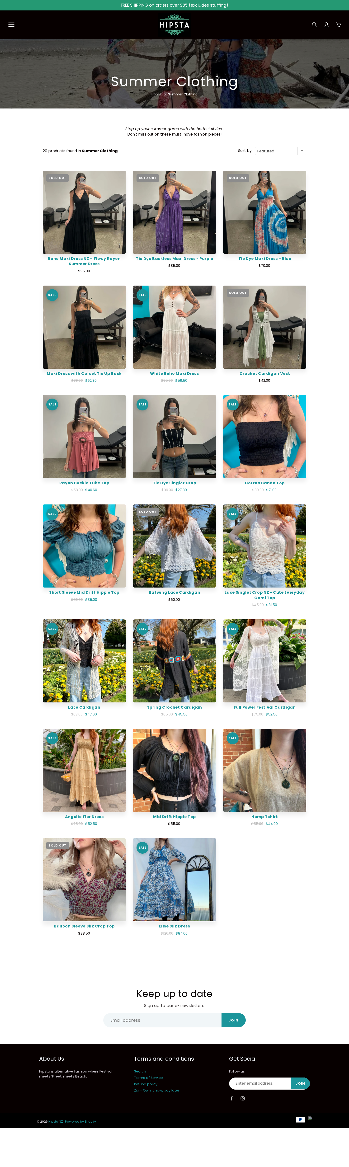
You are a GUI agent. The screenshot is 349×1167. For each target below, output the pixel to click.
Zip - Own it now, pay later (156, 1090)
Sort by (245, 150)
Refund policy (145, 1084)
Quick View (84, 212)
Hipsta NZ (55, 1121)
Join (234, 1020)
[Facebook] (231, 1098)
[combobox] (280, 151)
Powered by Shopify (80, 1121)
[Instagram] (242, 1098)
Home (156, 94)
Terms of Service (148, 1077)
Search (140, 1071)
